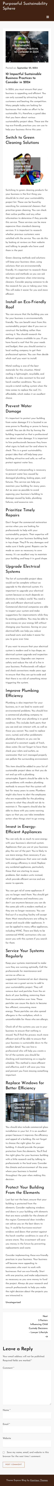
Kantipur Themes (39, 1480)
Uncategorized (13, 1302)
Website (7, 1438)
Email (6, 1424)
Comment (8, 1368)
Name (6, 1410)
